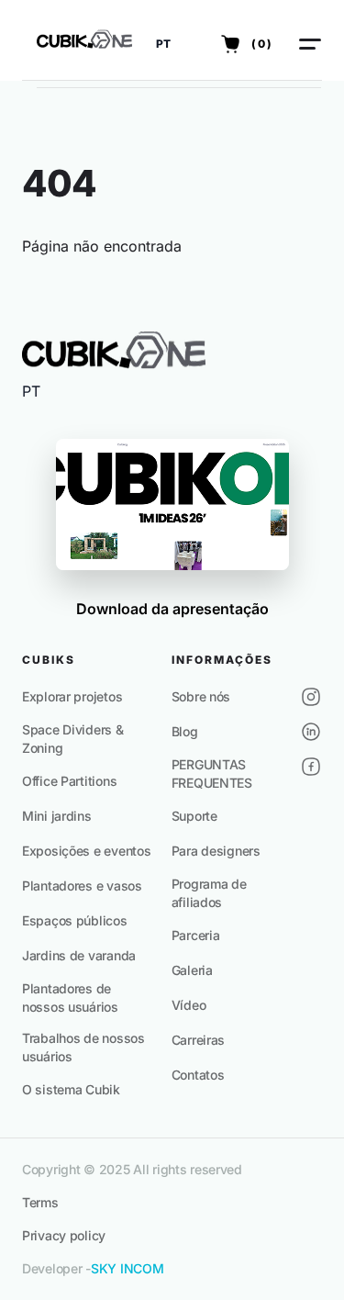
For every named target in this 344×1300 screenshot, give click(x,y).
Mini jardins (57, 816)
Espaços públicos (75, 920)
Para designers (216, 850)
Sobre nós (201, 696)
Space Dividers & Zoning (73, 739)
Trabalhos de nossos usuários (83, 1047)
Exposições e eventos (86, 850)
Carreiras (198, 1040)
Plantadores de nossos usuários (70, 997)
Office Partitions (69, 781)
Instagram (311, 697)
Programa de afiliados (209, 893)
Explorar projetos (72, 696)
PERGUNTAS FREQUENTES (212, 773)
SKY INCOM (127, 1268)
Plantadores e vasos (82, 885)
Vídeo (189, 1005)
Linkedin (311, 732)
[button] (163, 44)
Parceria (196, 935)
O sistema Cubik (71, 1089)
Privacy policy (63, 1235)
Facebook (311, 767)
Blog (185, 731)
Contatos (198, 1074)
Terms (40, 1202)
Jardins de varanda (79, 955)
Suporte (194, 816)
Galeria (192, 970)
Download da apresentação (172, 609)
